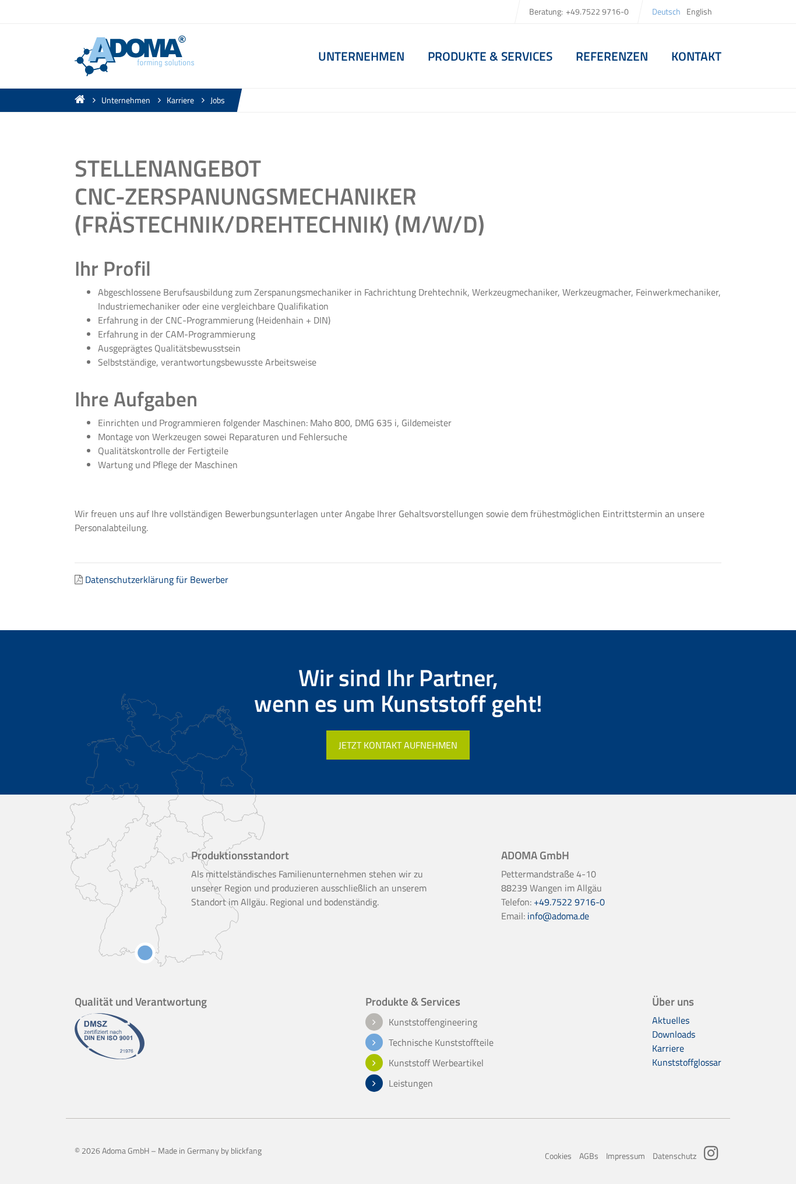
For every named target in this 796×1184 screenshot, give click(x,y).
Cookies (558, 1156)
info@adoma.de (558, 916)
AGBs (588, 1156)
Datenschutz (674, 1156)
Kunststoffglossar (686, 1062)
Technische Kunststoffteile (441, 1042)
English (699, 11)
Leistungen (411, 1083)
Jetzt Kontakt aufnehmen (398, 745)
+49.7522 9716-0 (597, 11)
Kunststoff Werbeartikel (436, 1063)
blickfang (246, 1150)
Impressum (625, 1156)
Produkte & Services (490, 56)
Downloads (673, 1034)
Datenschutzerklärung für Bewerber (156, 579)
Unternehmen (125, 100)
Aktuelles (670, 1020)
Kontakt (696, 56)
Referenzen (612, 56)
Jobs (217, 100)
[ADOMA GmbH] (134, 55)
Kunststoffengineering (433, 1022)
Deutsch (666, 11)
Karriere (180, 100)
